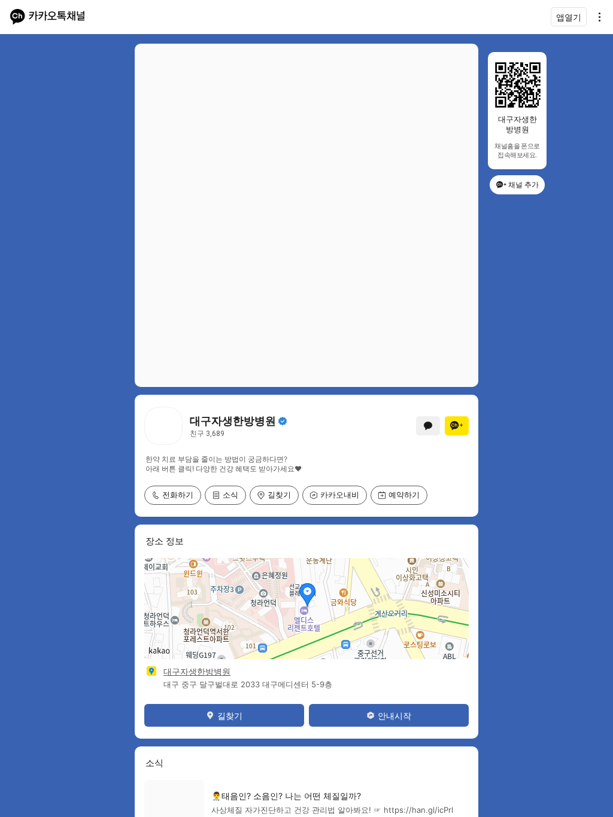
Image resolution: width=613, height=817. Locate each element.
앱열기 (568, 17)
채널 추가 (523, 184)
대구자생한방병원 (196, 671)
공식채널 (282, 421)
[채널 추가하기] (457, 425)
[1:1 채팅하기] (428, 425)
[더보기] (596, 17)
